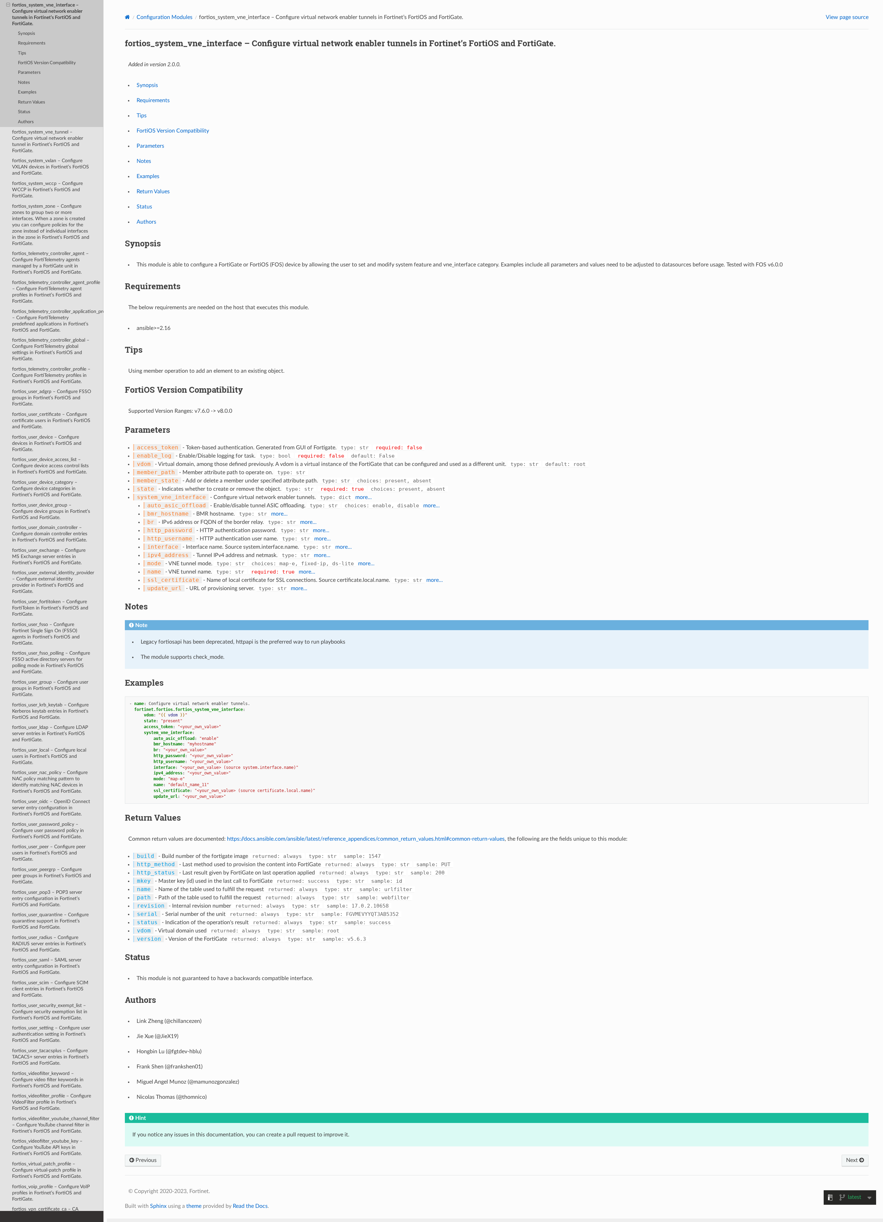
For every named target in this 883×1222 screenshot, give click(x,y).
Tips (22, 53)
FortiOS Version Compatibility (47, 63)
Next (852, 1160)
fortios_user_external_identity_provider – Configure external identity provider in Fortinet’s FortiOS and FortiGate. (53, 582)
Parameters (29, 72)
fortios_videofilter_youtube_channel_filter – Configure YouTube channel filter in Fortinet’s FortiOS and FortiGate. (55, 1125)
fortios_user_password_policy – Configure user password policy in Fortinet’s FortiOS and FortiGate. (48, 830)
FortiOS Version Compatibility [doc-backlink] (184, 389)
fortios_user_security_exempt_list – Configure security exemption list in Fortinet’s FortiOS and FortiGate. (49, 1011)
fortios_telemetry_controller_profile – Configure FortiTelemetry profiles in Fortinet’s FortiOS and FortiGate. (51, 375)
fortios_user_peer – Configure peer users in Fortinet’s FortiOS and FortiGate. (49, 853)
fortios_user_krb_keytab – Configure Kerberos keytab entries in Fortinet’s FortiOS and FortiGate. (50, 711)
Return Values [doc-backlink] (153, 817)
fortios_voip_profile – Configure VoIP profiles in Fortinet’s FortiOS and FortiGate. (51, 1193)
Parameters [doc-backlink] (147, 429)
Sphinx (158, 1206)
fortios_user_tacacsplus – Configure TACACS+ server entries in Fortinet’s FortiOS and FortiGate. (50, 1057)
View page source (847, 17)
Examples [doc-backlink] (144, 682)
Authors (26, 122)
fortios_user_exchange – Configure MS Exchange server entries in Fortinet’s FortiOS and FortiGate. (49, 556)
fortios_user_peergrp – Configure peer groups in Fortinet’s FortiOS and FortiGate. (51, 875)
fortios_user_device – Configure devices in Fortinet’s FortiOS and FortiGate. (46, 443)
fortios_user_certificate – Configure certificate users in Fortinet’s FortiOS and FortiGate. (51, 420)
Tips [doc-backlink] (133, 349)
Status (24, 112)
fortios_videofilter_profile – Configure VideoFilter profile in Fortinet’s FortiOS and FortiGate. (51, 1102)
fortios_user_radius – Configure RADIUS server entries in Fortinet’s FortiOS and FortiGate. (49, 943)
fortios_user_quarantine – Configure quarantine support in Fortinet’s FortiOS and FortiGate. (50, 921)
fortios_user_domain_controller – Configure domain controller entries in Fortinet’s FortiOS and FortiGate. (49, 533)
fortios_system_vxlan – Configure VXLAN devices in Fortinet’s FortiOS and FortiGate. (50, 167)
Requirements (32, 43)
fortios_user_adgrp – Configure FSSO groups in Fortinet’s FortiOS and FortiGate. (51, 398)
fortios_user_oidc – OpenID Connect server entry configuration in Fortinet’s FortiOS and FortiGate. (51, 808)
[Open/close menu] (8, 5)
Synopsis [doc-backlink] (143, 243)
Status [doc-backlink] (137, 956)
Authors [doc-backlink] (140, 999)
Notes (24, 82)
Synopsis (26, 33)
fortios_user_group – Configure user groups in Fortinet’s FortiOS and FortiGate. (50, 688)
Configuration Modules (164, 17)
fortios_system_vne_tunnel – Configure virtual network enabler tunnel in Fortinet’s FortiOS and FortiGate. (47, 141)
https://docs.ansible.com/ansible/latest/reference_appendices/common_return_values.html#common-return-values (366, 839)
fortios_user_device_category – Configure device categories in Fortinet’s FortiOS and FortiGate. (47, 488)
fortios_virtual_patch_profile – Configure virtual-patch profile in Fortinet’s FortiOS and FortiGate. (47, 1170)
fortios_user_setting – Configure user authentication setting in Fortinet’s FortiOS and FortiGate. (51, 1034)
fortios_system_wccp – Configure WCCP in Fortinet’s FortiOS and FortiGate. (47, 189)
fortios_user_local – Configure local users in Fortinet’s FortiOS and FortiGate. (49, 756)
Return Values (31, 102)
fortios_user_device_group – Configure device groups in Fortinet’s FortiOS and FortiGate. (51, 511)
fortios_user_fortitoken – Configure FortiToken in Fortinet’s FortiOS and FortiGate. (50, 608)
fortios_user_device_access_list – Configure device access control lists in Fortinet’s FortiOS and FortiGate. (50, 466)
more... (363, 497)
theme (193, 1206)
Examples (27, 92)
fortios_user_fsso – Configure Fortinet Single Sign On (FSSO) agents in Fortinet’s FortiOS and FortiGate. (46, 634)
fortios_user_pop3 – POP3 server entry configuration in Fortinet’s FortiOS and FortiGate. (47, 898)
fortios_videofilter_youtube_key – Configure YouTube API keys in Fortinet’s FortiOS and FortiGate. (47, 1147)
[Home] (127, 17)
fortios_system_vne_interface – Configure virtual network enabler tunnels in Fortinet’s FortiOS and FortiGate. (47, 14)
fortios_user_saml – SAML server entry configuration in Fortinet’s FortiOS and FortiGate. (46, 966)
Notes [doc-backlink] (136, 606)
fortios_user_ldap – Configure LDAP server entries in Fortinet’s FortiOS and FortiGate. (50, 733)
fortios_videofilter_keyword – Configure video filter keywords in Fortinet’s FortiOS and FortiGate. (47, 1079)
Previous (145, 1160)
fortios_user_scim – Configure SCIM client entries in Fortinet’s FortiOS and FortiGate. (50, 989)
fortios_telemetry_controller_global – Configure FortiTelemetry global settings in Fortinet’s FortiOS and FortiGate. (50, 349)
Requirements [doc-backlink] (152, 286)
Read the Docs (250, 1206)
